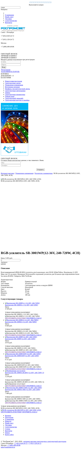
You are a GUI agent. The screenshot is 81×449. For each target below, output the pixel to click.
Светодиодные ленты (13, 83)
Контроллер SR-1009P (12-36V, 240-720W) (20, 339)
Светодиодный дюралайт (14, 98)
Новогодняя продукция (13, 81)
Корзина (8, 415)
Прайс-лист (9, 17)
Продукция (9, 417)
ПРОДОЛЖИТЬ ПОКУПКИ (15, 318)
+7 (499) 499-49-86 (13, 445)
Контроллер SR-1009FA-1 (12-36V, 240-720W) (21, 305)
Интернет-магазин (7, 173)
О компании (9, 15)
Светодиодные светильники (15, 91)
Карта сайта (9, 434)
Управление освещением (14, 85)
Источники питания (12, 87)
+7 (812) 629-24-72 (20, 443)
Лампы (7, 93)
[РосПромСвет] (13, 31)
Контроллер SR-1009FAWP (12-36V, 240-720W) (22, 356)
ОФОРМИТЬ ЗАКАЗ (33, 318)
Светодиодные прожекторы (15, 94)
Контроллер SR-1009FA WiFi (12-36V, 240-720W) (22, 389)
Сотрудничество (11, 21)
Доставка (8, 19)
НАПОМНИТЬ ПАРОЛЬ (10, 71)
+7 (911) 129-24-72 (34, 443)
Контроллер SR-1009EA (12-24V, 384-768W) (21, 322)
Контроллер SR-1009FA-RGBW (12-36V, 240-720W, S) (24, 373)
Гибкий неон (9, 96)
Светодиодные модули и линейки (17, 100)
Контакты (8, 22)
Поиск (7, 433)
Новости (8, 421)
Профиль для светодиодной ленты (17, 89)
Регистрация (5, 70)
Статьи (7, 429)
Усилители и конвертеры (44, 173)
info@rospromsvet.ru (8, 447)
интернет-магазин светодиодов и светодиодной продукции (44, 441)
